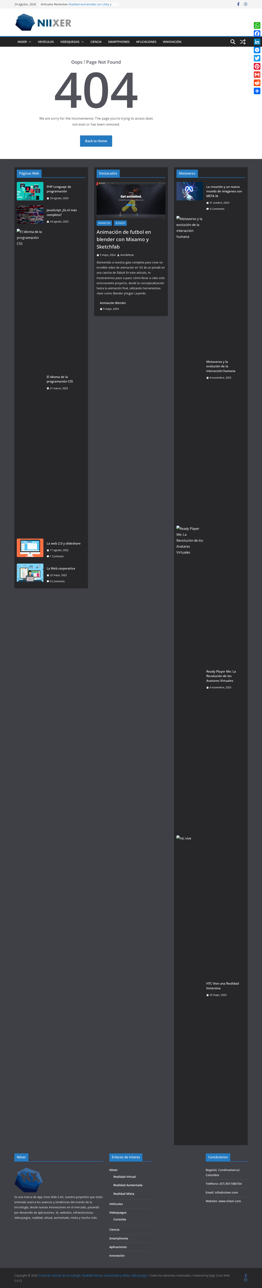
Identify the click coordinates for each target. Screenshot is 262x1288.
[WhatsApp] (257, 25)
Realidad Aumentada (127, 1185)
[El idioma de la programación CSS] (30, 382)
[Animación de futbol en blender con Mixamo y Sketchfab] (131, 200)
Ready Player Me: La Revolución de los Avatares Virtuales (221, 676)
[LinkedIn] (257, 42)
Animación (104, 223)
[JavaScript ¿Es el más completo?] (30, 215)
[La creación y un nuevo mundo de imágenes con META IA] (189, 198)
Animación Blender (113, 303)
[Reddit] (257, 83)
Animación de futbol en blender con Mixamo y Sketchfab (124, 239)
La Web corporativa (61, 568)
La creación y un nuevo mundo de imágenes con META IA (224, 191)
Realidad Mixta (123, 1194)
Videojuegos (69, 42)
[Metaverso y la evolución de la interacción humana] (189, 369)
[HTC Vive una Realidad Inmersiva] (189, 989)
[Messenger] (257, 50)
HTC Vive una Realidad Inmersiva (222, 985)
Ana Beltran (127, 255)
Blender (120, 223)
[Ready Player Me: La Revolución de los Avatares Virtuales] (189, 679)
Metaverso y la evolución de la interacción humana (220, 366)
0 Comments (57, 581)
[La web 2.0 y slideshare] (30, 550)
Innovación (172, 42)
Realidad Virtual (124, 1177)
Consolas (119, 1219)
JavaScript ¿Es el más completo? (62, 212)
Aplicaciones (146, 42)
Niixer (22, 42)
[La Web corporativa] (30, 575)
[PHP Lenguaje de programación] (30, 192)
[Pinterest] (257, 66)
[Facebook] (257, 34)
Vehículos (46, 42)
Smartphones (119, 42)
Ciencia (96, 42)
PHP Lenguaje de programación (59, 189)
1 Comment (56, 556)
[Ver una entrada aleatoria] (243, 42)
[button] (29, 42)
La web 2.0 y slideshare (64, 543)
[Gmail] (257, 74)
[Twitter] (257, 58)
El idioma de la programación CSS (60, 379)
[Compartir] (257, 91)
